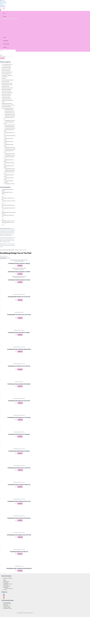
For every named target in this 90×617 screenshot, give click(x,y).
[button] (6, 16)
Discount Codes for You (9, 588)
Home (1, 249)
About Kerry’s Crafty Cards (8, 578)
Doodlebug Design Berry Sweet (10, 115)
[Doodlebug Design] (7, 602)
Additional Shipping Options (6, 67)
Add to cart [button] (20, 273)
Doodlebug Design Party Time (10, 168)
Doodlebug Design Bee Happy (10, 114)
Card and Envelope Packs (6, 73)
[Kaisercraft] (6, 604)
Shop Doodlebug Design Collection (8, 108)
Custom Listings (4, 76)
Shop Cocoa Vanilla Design (6, 106)
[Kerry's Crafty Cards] (7, 603)
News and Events (6, 581)
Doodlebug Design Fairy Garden (10, 128)
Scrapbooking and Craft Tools (7, 98)
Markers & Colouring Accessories (7, 87)
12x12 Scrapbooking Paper (6, 65)
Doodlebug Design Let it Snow (10, 153)
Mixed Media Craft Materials (6, 89)
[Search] (2, 58)
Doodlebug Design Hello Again (10, 147)
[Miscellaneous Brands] (8, 608)
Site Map (5, 589)
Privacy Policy (6, 585)
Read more (20, 265)
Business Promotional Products (7, 72)
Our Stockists (6, 582)
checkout (5, 580)
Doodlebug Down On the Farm (10, 183)
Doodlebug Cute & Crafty (9, 109)
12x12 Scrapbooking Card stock (7, 64)
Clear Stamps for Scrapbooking (7, 75)
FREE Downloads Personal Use (7, 83)
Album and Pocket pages (6, 70)
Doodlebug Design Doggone (9, 126)
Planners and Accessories (6, 95)
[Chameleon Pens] (7, 606)
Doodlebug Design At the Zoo (9, 111)
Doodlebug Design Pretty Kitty (10, 170)
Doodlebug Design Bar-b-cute (10, 112)
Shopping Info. (6, 587)
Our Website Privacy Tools (8, 583)
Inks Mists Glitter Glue (5, 86)
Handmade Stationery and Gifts (7, 84)
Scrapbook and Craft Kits (6, 97)
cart (4, 579)
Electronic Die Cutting (5, 81)
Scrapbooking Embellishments (7, 103)
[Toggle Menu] (10, 18)
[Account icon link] (0, 10)
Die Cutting (4, 78)
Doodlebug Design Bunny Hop (10, 120)
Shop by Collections (7, 586)
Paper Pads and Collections (6, 94)
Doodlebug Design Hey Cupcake (10, 149)
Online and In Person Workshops (7, 92)
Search (1, 55)
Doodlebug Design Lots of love (10, 155)
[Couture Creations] (7, 607)
